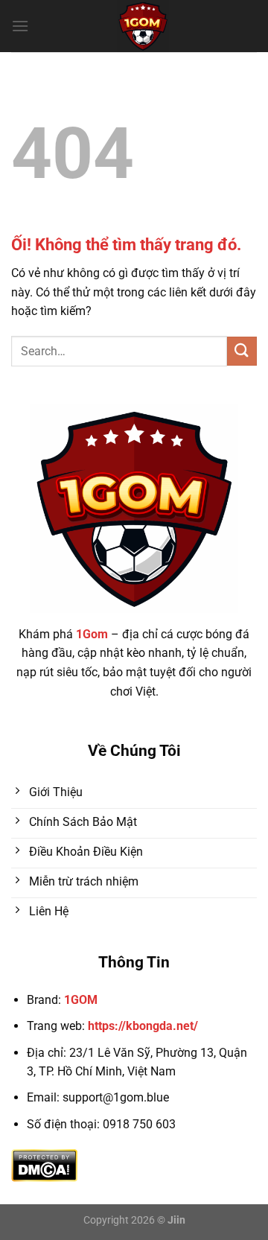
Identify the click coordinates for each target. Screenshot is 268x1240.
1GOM (81, 1000)
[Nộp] (242, 351)
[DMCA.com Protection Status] (44, 1164)
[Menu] (20, 25)
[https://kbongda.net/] (143, 26)
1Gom (92, 634)
